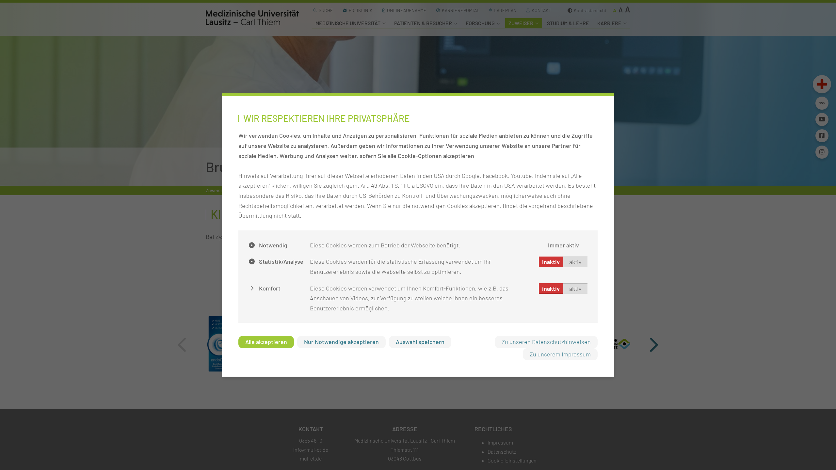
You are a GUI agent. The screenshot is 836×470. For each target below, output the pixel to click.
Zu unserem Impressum (560, 354)
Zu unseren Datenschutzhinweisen (546, 341)
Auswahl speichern (420, 341)
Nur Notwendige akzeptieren (341, 341)
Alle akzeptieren (266, 341)
